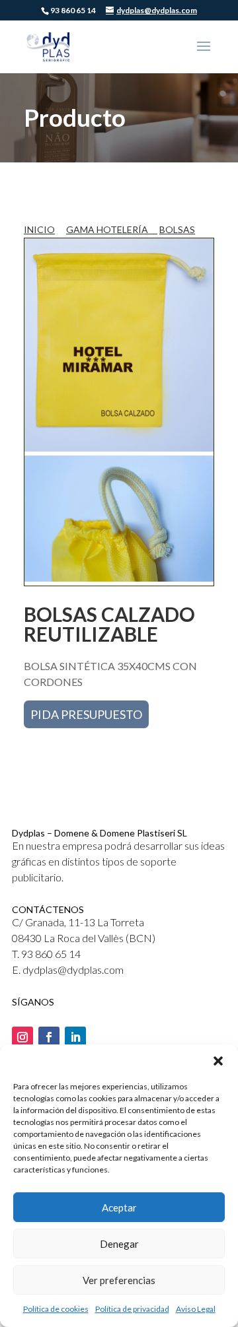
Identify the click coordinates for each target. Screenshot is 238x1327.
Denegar (119, 1244)
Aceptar (119, 1207)
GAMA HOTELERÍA (108, 229)
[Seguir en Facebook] (49, 1037)
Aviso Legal (196, 1309)
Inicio (39, 229)
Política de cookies (56, 1309)
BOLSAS (177, 229)
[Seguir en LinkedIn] (75, 1037)
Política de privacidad (132, 1309)
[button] (218, 1061)
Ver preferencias (119, 1280)
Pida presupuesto (86, 714)
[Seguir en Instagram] (22, 1037)
